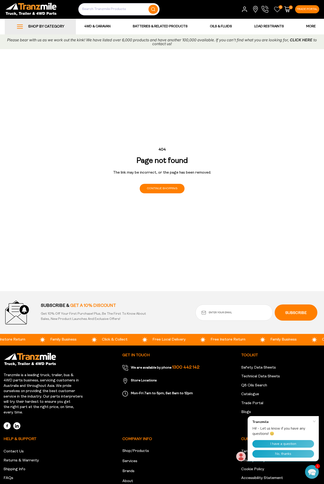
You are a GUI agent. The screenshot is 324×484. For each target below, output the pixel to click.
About (127, 481)
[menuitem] (311, 26)
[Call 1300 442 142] (266, 9)
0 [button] (281, 7)
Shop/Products (135, 451)
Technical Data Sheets (260, 376)
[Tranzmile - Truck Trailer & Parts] (30, 359)
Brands (128, 471)
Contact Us (14, 451)
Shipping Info (14, 469)
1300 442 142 (185, 367)
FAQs (8, 478)
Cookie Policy (252, 469)
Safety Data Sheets (258, 368)
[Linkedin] (16, 425)
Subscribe (296, 313)
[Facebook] (7, 425)
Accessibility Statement (262, 478)
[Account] (244, 9)
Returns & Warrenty (21, 460)
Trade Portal (252, 403)
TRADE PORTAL (307, 9)
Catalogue (250, 394)
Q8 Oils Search (254, 385)
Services (129, 461)
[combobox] (119, 9)
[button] (277, 9)
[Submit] (153, 9)
